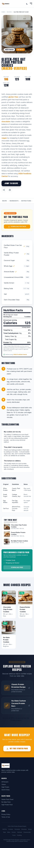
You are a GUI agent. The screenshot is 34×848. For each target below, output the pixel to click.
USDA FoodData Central (20, 354)
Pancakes (17, 829)
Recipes (9, 12)
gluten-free (13, 97)
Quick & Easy (6, 789)
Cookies (10, 829)
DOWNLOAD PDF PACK (18, 226)
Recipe (4, 201)
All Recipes (5, 782)
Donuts (14, 832)
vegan (4, 138)
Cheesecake (27, 832)
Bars (4, 832)
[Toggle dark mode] (27, 3)
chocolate (6, 121)
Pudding (19, 835)
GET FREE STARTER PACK (19, 748)
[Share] (4, 190)
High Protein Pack (7, 804)
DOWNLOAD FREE (17, 567)
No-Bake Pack (6, 802)
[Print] (10, 190)
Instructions (26, 201)
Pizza (13, 835)
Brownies (24, 829)
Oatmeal (19, 832)
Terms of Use (6, 817)
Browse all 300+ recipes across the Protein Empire (16, 719)
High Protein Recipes (14, 839)
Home (3, 12)
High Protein (5, 787)
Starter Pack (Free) (8, 799)
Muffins (5, 829)
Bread (30, 829)
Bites (8, 832)
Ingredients (14, 201)
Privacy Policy (6, 814)
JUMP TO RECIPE (11, 183)
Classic (4, 784)
